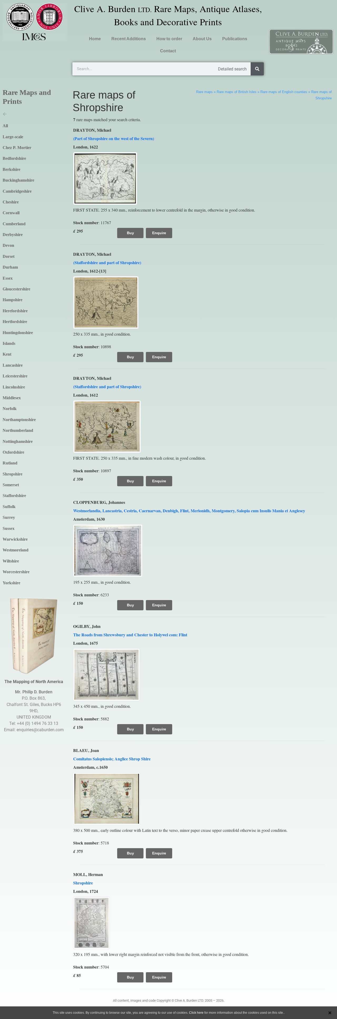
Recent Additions (128, 39)
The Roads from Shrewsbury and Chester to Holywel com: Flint (130, 635)
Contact (168, 51)
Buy (130, 233)
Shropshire (83, 883)
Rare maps (204, 92)
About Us (202, 39)
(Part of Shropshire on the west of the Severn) (113, 138)
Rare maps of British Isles (236, 92)
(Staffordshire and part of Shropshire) (107, 262)
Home (95, 39)
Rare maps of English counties (283, 92)
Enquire (159, 233)
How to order (169, 39)
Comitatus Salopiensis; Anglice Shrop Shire (112, 759)
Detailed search (232, 68)
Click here (196, 1013)
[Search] (257, 68)
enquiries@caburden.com (40, 729)
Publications (234, 39)
